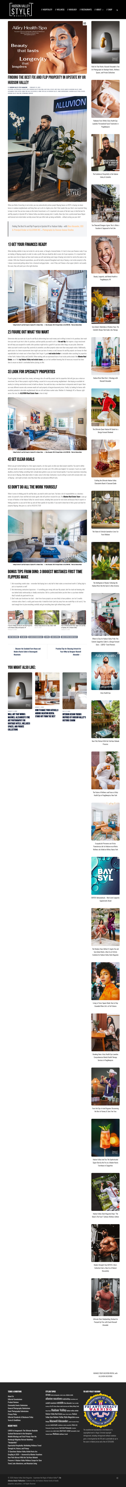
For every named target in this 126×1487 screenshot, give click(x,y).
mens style (48, 1425)
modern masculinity (67, 1425)
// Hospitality (46, 9)
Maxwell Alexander (59, 1421)
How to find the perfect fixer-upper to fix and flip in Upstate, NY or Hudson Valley (73, 626)
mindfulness (60, 1425)
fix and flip (23, 637)
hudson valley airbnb (72, 1410)
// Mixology (72, 9)
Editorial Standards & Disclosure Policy (20, 1417)
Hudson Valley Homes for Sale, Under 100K (45, 625)
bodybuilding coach (74, 1399)
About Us (11, 1396)
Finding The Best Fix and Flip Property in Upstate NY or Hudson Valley (28, 325)
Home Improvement (63, 91)
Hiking (71, 1406)
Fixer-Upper (17, 91)
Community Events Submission (18, 1405)
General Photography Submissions (19, 1408)
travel (78, 1431)
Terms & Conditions (14, 1420)
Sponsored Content (27, 93)
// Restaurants (86, 9)
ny (76, 1425)
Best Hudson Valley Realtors (35, 89)
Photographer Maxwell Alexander (52, 1428)
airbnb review (63, 1395)
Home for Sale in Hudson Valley (47, 91)
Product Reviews (13, 1402)
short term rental (65, 1430)
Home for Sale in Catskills (30, 91)
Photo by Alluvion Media (76, 325)
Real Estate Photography (65, 1428)
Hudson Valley (58, 1410)
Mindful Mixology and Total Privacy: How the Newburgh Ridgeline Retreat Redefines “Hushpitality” (22, 1439)
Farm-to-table (75, 1403)
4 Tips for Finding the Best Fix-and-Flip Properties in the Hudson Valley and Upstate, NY (20, 626)
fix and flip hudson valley (35, 637)
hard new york (66, 1406)
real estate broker (55, 353)
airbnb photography (55, 1395)
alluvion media (69, 1395)
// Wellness (59, 9)
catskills (60, 1402)
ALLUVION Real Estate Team (29, 393)
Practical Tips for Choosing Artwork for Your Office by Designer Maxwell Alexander (68, 651)
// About (97, 9)
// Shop (109, 9)
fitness (55, 1406)
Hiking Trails (76, 1406)
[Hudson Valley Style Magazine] (21, 9)
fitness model (60, 1406)
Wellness (56, 1433)
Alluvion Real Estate (20, 89)
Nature (74, 1425)
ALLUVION (10, 89)
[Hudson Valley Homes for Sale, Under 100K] (47, 617)
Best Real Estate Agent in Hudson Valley (66, 89)
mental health (53, 1425)
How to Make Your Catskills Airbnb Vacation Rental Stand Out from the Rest (46, 713)
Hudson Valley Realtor (14, 93)
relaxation (74, 1428)
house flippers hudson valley (69, 637)
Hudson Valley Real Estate (77, 91)
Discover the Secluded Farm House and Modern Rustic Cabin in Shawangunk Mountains (27, 651)
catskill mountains (51, 1403)
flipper (47, 637)
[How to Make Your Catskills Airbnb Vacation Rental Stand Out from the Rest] (47, 688)
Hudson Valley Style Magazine (18, 87)
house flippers (55, 637)
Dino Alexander (68, 1403)
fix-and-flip (62, 341)
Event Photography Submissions (18, 1411)
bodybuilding (66, 1399)
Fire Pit (51, 1406)
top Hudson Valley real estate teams (31, 359)
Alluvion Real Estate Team (71, 496)
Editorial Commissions (15, 1399)
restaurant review (49, 1431)
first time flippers (13, 637)
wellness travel (63, 1434)
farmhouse (48, 1406)
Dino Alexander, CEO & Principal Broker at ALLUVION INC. (58, 325)
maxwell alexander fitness (73, 1421)
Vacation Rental (49, 1434)
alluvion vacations (54, 1398)
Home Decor (48, 1411)
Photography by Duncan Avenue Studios (58, 229)
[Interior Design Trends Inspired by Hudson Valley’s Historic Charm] (75, 690)
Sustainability (74, 1431)
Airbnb (48, 1394)
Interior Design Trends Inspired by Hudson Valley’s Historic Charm (74, 717)
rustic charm (56, 1431)
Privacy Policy (12, 1414)
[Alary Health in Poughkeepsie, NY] (47, 47)
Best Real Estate (49, 89)
